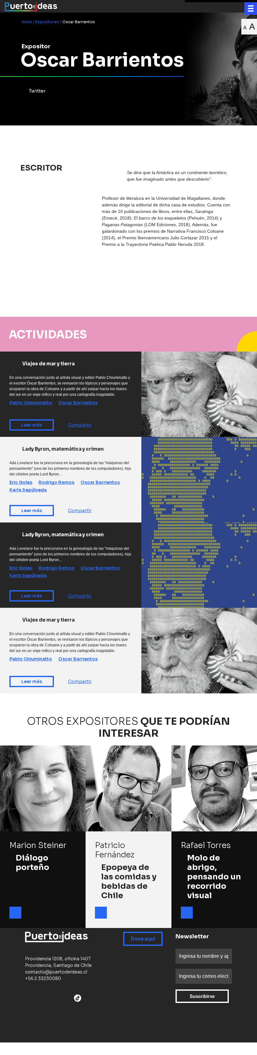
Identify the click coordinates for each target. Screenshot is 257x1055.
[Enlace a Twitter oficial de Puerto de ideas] (36, 999)
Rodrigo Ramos (56, 482)
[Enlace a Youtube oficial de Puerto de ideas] (52, 999)
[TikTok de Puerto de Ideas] (77, 998)
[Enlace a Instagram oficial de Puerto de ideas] (44, 999)
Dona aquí (143, 939)
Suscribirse (202, 996)
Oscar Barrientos (77, 402)
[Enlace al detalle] (15, 913)
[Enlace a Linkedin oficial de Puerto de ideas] (68, 999)
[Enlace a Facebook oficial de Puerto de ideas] (28, 999)
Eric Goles (20, 482)
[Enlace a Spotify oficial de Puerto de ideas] (60, 999)
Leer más (31, 425)
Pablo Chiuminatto (30, 402)
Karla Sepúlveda (28, 490)
